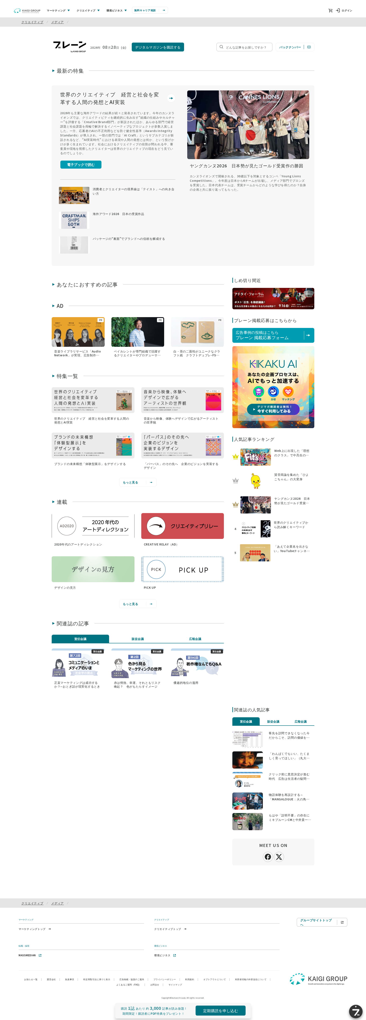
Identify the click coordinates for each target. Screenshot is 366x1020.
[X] (279, 856)
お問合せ (157, 984)
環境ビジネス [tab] (115, 10)
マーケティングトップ (32, 929)
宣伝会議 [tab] (80, 639)
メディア (57, 22)
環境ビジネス (162, 955)
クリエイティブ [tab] (86, 10)
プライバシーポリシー (167, 979)
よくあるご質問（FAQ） (130, 984)
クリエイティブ (32, 22)
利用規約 (191, 979)
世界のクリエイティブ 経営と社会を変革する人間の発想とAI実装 (109, 97)
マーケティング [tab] (56, 10)
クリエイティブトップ (167, 929)
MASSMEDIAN (27, 955)
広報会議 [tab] (195, 639)
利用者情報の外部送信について (253, 979)
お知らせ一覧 (33, 979)
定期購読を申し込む (220, 1010)
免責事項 (71, 979)
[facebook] (268, 856)
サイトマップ (175, 984)
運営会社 (53, 979)
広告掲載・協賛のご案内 (133, 979)
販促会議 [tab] (138, 639)
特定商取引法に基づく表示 (98, 979)
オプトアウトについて (216, 979)
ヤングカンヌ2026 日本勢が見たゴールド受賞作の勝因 (246, 165)
